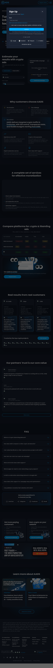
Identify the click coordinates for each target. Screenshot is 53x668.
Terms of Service (38, 33)
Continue (26, 29)
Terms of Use (30, 31)
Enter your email (13, 20)
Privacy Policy (38, 31)
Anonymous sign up (26, 44)
